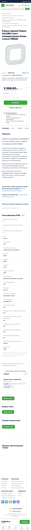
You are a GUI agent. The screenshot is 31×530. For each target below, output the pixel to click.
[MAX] (18, 501)
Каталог (9, 528)
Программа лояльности (17, 481)
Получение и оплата (7, 491)
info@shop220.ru (16, 511)
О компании (4, 481)
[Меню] (2, 5)
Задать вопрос (8, 412)
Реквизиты (4, 483)
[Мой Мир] (14, 501)
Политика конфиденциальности (12, 515)
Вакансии (3, 487)
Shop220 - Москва (6, 13)
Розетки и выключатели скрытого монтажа (12, 15)
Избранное (21, 528)
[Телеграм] (6, 501)
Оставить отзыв (8, 426)
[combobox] (8, 1)
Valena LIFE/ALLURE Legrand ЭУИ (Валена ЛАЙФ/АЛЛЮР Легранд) (14, 20)
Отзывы (19, 128)
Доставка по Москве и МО (8, 495)
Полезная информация (17, 483)
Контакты (3, 485)
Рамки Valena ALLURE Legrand (10, 23)
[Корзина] (26, 5)
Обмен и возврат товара (17, 487)
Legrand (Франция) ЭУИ (8, 17)
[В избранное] (26, 88)
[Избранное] (22, 5)
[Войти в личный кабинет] (29, 5)
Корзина (15, 528)
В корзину (24, 522)
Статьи (20, 495)
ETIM (12, 128)
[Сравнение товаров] (19, 5)
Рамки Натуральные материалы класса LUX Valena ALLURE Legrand (14, 26)
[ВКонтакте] (2, 501)
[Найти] (27, 9)
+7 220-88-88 (25, 1)
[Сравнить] (26, 91)
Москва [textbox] (4, 1)
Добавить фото (8, 398)
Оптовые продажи (16, 485)
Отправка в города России (8, 497)
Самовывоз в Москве (6, 493)
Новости (20, 493)
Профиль (28, 528)
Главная (3, 528)
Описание (5, 128)
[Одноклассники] (10, 501)
